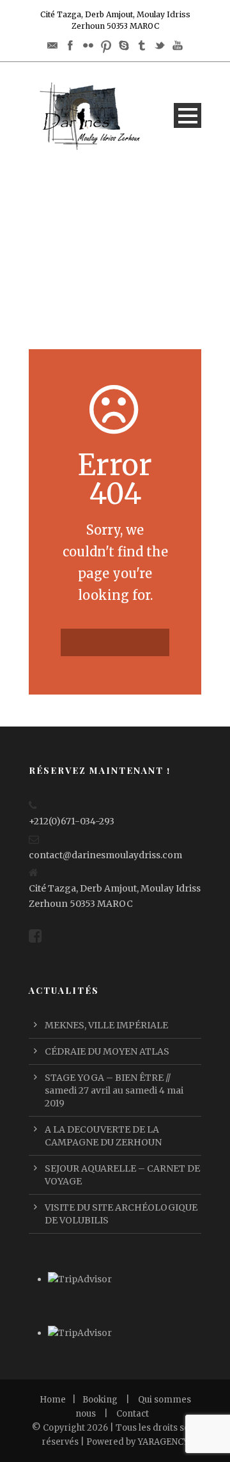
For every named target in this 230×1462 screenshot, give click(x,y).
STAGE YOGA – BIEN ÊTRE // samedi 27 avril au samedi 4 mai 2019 (114, 1090)
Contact (132, 1413)
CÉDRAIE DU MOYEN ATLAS (107, 1051)
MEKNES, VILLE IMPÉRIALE (106, 1025)
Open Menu (187, 115)
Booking (100, 1399)
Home (53, 1399)
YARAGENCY (163, 1441)
